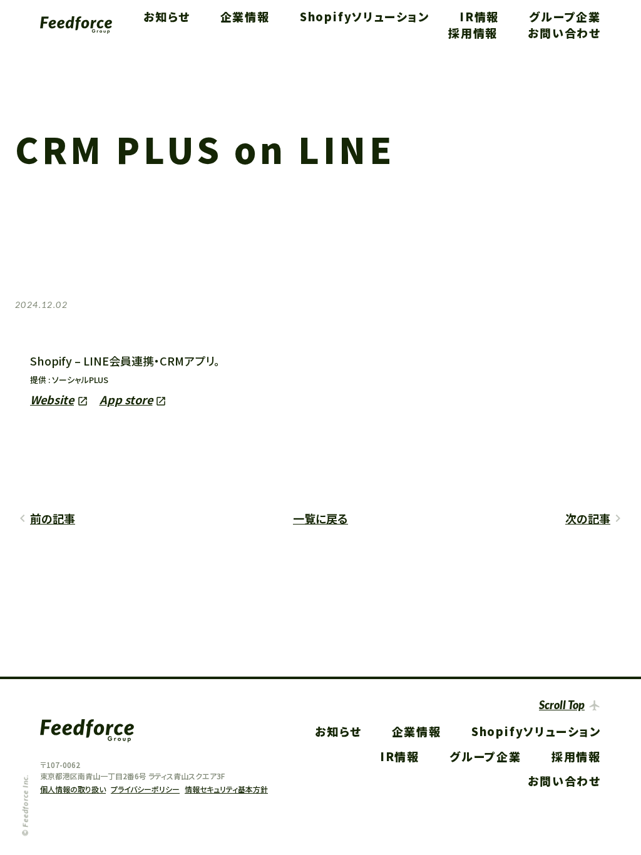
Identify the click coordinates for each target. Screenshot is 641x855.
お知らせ (166, 16)
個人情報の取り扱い (73, 789)
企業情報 (245, 16)
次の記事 (587, 518)
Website (52, 399)
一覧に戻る (320, 518)
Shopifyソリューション (364, 16)
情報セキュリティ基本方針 (226, 789)
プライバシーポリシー (145, 789)
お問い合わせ (564, 32)
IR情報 (479, 16)
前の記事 (52, 518)
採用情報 (473, 32)
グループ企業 (565, 16)
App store (126, 399)
